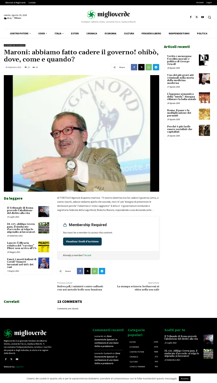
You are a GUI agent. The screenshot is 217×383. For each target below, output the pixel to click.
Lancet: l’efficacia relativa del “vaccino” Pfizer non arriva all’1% (22, 246)
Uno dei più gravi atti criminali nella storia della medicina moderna (180, 79)
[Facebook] (191, 17)
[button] (209, 17)
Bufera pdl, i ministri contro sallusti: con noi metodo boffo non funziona (80, 288)
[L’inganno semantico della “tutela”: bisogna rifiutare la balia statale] (204, 97)
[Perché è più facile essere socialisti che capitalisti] (204, 130)
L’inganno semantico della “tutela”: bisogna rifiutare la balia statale (181, 97)
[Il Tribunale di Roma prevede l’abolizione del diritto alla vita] (43, 211)
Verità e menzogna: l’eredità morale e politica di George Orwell (179, 60)
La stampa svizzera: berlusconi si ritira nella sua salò (138, 288)
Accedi (87, 255)
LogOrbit (19, 366)
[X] (197, 17)
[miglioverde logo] (108, 14)
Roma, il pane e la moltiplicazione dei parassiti (179, 113)
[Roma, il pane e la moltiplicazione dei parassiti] (204, 114)
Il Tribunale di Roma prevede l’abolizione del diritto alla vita (20, 210)
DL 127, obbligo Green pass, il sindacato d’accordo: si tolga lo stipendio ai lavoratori (21, 228)
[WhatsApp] (149, 67)
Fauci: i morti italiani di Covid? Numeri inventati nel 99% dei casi (21, 263)
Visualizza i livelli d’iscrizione (82, 241)
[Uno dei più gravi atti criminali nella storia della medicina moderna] (204, 78)
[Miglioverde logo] (28, 333)
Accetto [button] (185, 378)
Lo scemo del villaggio (14, 45)
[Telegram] (156, 67)
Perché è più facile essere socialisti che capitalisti (179, 129)
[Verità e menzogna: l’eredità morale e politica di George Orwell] (204, 60)
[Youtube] (202, 17)
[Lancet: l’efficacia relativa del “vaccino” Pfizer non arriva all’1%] (43, 246)
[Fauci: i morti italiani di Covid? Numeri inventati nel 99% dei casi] (43, 263)
